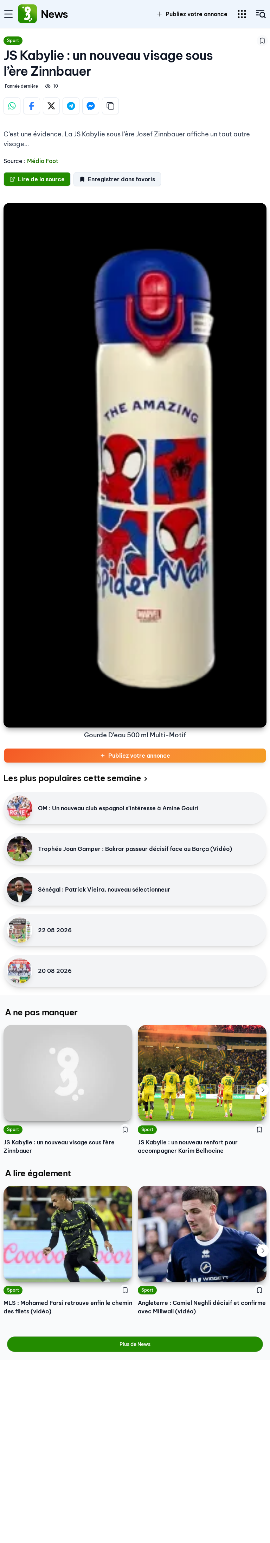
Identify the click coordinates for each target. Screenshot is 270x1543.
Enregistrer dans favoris (121, 179)
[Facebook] (31, 105)
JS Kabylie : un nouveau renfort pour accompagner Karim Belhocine (188, 1146)
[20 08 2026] (19, 970)
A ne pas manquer (41, 1012)
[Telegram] (71, 105)
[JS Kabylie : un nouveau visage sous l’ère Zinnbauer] (68, 1073)
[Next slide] (263, 1089)
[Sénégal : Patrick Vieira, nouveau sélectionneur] (19, 889)
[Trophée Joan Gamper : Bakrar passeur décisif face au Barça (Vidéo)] (19, 848)
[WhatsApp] (12, 105)
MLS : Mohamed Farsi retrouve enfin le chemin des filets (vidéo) (68, 1307)
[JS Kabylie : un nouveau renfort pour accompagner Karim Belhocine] (202, 1073)
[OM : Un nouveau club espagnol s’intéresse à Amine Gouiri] (19, 808)
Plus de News (135, 1344)
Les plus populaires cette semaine (72, 778)
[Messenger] (90, 105)
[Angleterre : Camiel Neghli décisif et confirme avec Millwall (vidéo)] (202, 1234)
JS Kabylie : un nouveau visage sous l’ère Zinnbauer (59, 1146)
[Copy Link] (110, 105)
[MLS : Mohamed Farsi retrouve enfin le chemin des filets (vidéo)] (68, 1234)
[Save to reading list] (262, 40)
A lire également (38, 1173)
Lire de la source (41, 179)
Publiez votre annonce (139, 755)
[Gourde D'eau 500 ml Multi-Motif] (135, 465)
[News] (27, 14)
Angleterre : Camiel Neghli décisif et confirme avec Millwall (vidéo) (202, 1307)
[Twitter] (51, 105)
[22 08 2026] (19, 930)
